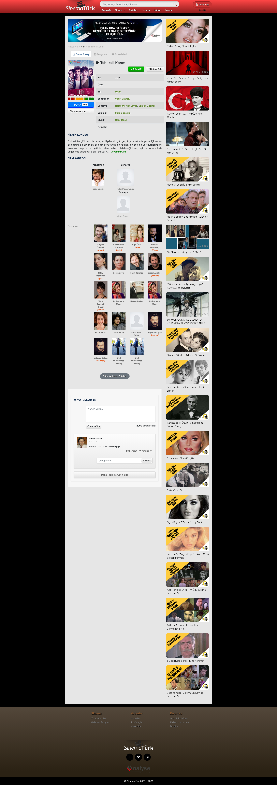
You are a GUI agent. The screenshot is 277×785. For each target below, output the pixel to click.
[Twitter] (138, 757)
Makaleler (136, 726)
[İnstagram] (147, 757)
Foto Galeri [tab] (120, 54)
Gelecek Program (100, 722)
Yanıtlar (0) (146, 451)
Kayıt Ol (202, 10)
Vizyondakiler (98, 718)
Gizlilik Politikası (179, 718)
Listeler (146, 10)
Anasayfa (106, 10)
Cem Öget (121, 119)
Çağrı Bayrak (122, 98)
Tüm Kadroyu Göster (115, 376)
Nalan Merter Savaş (126, 105)
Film (83, 46)
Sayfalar (133, 10)
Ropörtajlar (137, 722)
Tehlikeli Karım (96, 46)
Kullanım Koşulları (179, 722)
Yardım (168, 10)
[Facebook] (129, 757)
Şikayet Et (132, 451)
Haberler (135, 718)
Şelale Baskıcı (122, 112)
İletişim (157, 10)
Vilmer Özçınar (146, 105)
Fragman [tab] (101, 54)
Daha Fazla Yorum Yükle (114, 474)
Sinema (119, 10)
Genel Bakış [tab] (82, 54)
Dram (118, 91)
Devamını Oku (118, 151)
